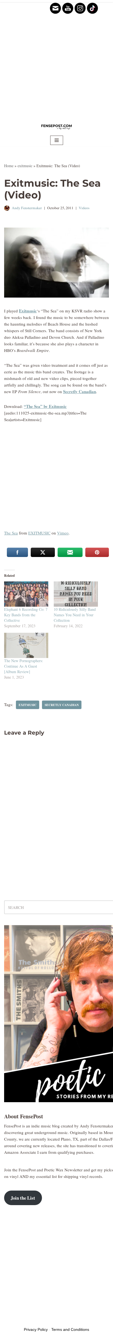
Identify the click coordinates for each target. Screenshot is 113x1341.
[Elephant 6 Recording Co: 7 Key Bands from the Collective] (26, 594)
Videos (84, 207)
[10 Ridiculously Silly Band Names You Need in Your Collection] (76, 594)
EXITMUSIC (39, 533)
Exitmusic (28, 311)
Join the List (23, 1197)
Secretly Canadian (79, 391)
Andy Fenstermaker (27, 207)
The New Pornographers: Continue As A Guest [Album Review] (23, 666)
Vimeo (63, 533)
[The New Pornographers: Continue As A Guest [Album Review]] (26, 645)
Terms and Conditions (70, 1329)
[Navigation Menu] (56, 140)
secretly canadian (62, 704)
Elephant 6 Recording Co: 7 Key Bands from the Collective (25, 615)
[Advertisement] (56, 59)
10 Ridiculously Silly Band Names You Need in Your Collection (75, 615)
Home (8, 165)
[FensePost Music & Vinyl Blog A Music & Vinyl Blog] (56, 126)
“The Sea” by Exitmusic (45, 406)
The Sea (11, 533)
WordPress (46, 1320)
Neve (8, 1320)
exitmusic (25, 165)
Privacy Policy (36, 1329)
